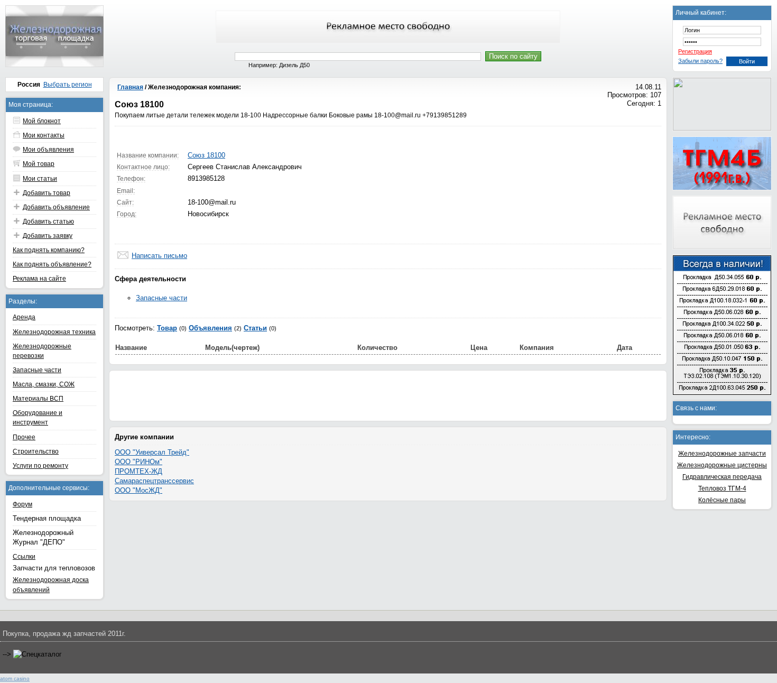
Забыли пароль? (700, 61)
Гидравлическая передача (722, 477)
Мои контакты (43, 135)
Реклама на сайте (39, 278)
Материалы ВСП (38, 398)
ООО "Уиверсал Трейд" (152, 452)
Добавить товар (46, 193)
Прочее (24, 437)
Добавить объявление (56, 207)
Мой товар (38, 164)
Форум (22, 504)
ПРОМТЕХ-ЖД (138, 471)
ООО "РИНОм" (138, 462)
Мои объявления (48, 149)
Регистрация (695, 51)
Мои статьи (40, 178)
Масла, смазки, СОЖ (44, 384)
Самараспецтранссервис (154, 481)
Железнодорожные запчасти (722, 453)
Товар (167, 328)
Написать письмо (159, 256)
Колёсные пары (722, 500)
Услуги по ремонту (40, 465)
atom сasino (15, 678)
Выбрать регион (67, 84)
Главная (130, 87)
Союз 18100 (206, 155)
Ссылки (24, 556)
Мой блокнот (42, 121)
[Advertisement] (388, 394)
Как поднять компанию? (49, 250)
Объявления (210, 328)
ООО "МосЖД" (138, 490)
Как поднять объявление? (52, 264)
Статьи (255, 328)
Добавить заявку (47, 235)
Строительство (36, 451)
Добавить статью (48, 221)
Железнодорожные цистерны (722, 465)
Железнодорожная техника (54, 332)
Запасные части (37, 370)
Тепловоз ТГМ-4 (722, 488)
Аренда (24, 317)
